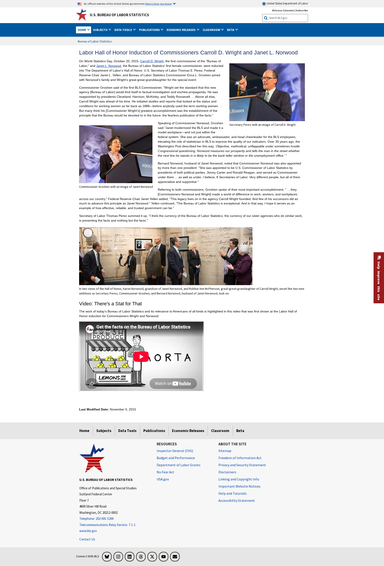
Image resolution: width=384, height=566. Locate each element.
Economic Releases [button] (181, 30)
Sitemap (224, 450)
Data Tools (127, 430)
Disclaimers (227, 472)
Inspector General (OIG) (175, 450)
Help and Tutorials (232, 493)
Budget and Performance (176, 458)
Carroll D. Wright (152, 61)
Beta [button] (231, 30)
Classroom (220, 430)
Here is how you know (158, 3)
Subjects (103, 430)
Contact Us (87, 539)
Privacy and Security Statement (242, 465)
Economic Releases (188, 430)
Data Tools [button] (123, 30)
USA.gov (163, 479)
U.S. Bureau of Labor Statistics (119, 14)
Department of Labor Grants (178, 465)
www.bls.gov (88, 531)
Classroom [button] (212, 30)
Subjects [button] (100, 30)
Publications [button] (149, 30)
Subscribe (302, 10)
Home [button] (82, 30)
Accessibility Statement (236, 500)
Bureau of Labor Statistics (95, 41)
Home (84, 430)
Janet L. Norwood (108, 66)
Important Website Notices (239, 486)
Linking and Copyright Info (238, 479)
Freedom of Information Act (240, 458)
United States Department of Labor (287, 3)
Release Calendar (283, 10)
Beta (240, 430)
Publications (154, 430)
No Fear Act (165, 472)
